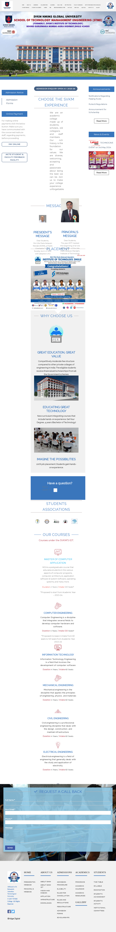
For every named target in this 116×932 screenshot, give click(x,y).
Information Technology (58, 669)
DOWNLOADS (46, 917)
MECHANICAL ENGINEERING (58, 699)
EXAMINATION (99, 904)
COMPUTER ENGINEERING (58, 627)
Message (9, 842)
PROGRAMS (80, 896)
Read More (101, 135)
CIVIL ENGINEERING (58, 732)
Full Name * (10, 814)
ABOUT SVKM (46, 896)
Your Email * (10, 824)
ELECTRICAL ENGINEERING (58, 766)
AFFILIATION (45, 910)
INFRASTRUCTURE (48, 914)
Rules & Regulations (98, 118)
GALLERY (80, 916)
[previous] (35, 296)
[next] (81, 296)
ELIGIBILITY (61, 903)
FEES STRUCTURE (64, 921)
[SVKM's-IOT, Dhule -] (7, 5)
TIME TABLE (98, 896)
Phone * (8, 833)
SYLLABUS (98, 900)
